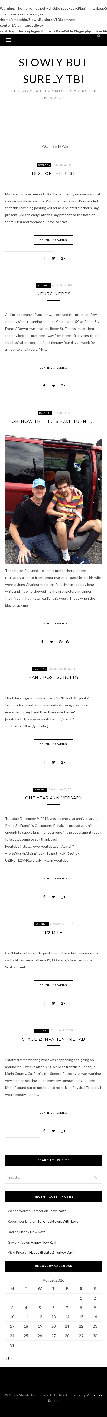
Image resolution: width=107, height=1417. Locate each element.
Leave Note (58, 1211)
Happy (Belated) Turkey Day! (51, 1252)
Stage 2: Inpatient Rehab (53, 1039)
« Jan (9, 1358)
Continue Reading (53, 240)
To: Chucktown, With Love (58, 1221)
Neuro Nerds (54, 294)
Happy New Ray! (32, 1232)
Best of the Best (53, 173)
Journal (44, 165)
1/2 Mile (54, 932)
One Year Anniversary (53, 798)
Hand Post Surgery (53, 677)
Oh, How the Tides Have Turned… (53, 421)
